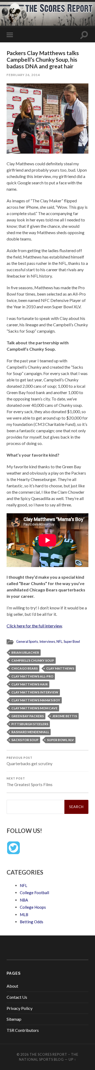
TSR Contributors (23, 1030)
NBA (24, 900)
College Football (34, 892)
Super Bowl (72, 641)
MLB (24, 914)
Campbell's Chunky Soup (32, 660)
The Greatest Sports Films (30, 782)
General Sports (27, 641)
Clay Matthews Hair (29, 684)
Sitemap (14, 1019)
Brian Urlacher (25, 652)
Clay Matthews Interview (34, 692)
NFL (59, 641)
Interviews (47, 641)
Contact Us (17, 997)
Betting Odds (31, 921)
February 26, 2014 (23, 75)
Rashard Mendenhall (30, 732)
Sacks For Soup (25, 740)
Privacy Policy (19, 1008)
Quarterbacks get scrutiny (30, 761)
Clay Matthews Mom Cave (34, 708)
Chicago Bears (24, 668)
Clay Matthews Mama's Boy (35, 700)
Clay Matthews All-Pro (32, 676)
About (12, 985)
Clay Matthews (60, 668)
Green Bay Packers (27, 716)
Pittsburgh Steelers (29, 724)
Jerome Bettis (64, 716)
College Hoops (33, 907)
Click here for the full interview (34, 625)
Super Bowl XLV (60, 740)
